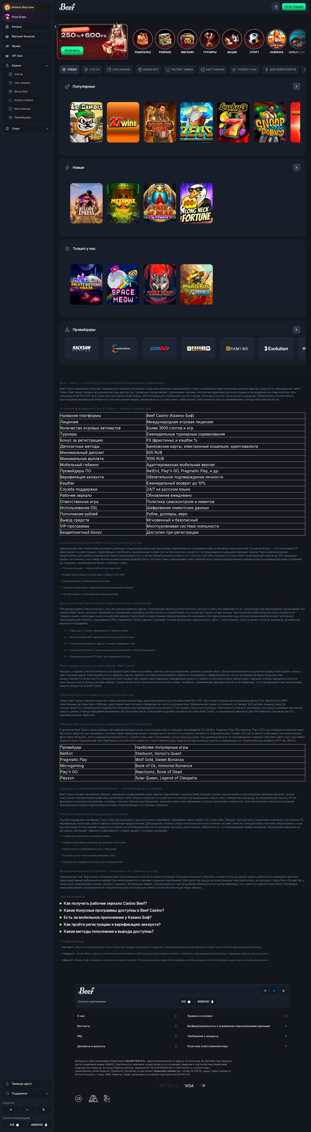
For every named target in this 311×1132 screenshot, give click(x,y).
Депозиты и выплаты (91, 1046)
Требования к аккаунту (202, 1036)
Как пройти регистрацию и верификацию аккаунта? (112, 924)
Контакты (83, 1026)
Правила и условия (200, 1015)
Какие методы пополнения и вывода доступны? (109, 931)
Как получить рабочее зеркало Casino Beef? (105, 903)
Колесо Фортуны (23, 7)
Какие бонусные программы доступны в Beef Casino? (114, 910)
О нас (81, 1015)
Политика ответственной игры (207, 1046)
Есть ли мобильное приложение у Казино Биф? (108, 917)
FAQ (79, 1036)
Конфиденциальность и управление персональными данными (228, 1026)
